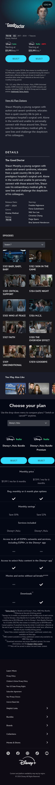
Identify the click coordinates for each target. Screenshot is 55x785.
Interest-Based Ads (12, 702)
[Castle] (39, 388)
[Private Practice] (15, 388)
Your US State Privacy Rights (16, 686)
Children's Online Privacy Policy (17, 681)
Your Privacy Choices (13, 697)
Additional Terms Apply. (20, 92)
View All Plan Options (16, 100)
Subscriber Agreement (14, 692)
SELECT (15, 59)
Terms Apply (10, 611)
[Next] (50, 388)
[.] (8, 753)
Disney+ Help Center (34, 644)
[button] (27, 708)
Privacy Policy (11, 676)
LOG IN (47, 5)
